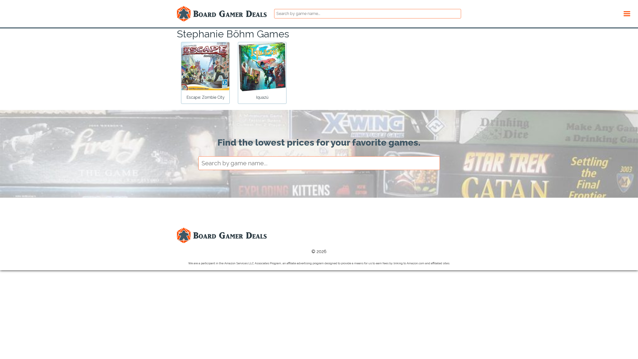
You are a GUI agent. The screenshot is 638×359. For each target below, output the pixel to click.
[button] (627, 13)
